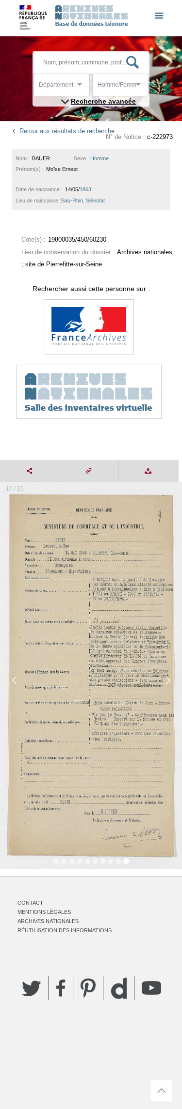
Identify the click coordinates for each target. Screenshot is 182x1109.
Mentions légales (44, 912)
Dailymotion (119, 988)
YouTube (151, 988)
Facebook (61, 988)
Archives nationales (48, 921)
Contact (30, 903)
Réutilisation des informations (64, 930)
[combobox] (82, 87)
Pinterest (88, 988)
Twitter (31, 988)
